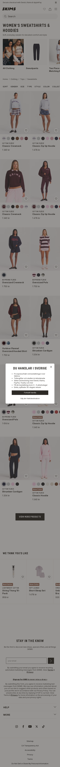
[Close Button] (51, 367)
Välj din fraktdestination (30, 398)
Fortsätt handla (30, 393)
